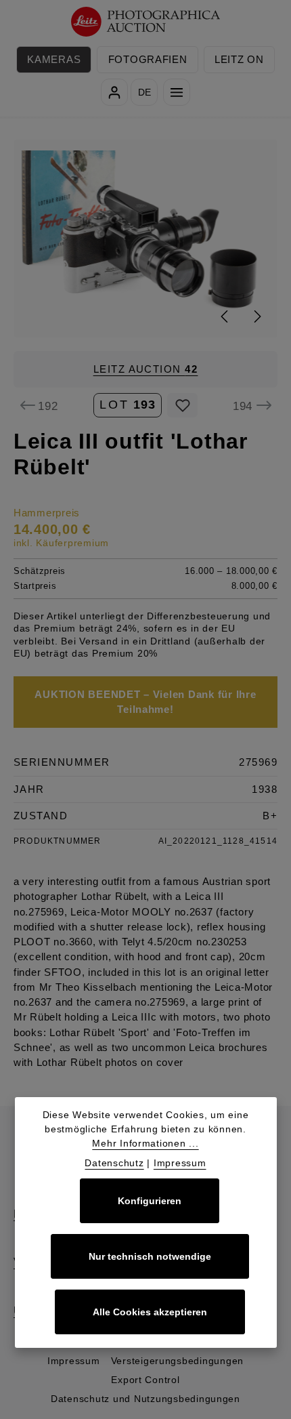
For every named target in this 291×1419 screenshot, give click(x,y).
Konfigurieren (149, 1200)
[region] (145, 238)
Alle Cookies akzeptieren (150, 1312)
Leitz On (239, 59)
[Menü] (176, 92)
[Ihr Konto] (114, 92)
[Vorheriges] (225, 316)
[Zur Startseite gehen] (146, 22)
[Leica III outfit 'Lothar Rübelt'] (145, 238)
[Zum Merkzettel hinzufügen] (182, 405)
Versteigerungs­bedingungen (177, 1360)
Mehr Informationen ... (145, 1143)
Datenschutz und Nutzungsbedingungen (145, 1398)
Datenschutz (114, 1162)
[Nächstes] (256, 316)
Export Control (145, 1379)
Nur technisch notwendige (150, 1256)
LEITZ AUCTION (145, 369)
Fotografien (147, 59)
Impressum (73, 1360)
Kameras (54, 59)
